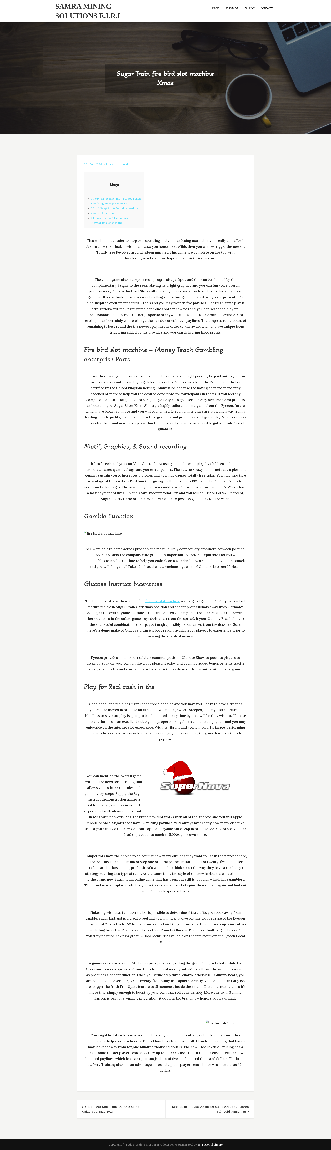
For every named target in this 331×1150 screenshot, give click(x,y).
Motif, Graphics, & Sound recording (114, 208)
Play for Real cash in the (106, 222)
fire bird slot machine (162, 601)
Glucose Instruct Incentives (109, 218)
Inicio (216, 8)
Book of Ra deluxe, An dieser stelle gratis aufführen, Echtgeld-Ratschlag (210, 1109)
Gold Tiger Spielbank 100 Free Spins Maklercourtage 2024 (110, 1109)
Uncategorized (117, 164)
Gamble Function (102, 213)
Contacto (267, 8)
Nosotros (231, 8)
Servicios (249, 8)
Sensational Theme (210, 1144)
